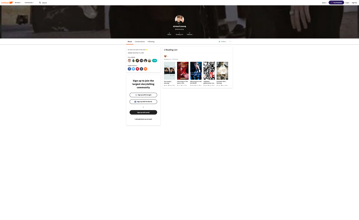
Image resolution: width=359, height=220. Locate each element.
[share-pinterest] (137, 69)
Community (29, 2)
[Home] (7, 2)
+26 (154, 60)
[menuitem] (222, 41)
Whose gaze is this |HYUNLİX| (196, 82)
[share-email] (145, 69)
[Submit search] (40, 2)
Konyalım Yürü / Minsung (221, 82)
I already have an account (143, 119)
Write (324, 3)
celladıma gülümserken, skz (208, 82)
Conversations (140, 41)
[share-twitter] (133, 69)
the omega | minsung (167, 82)
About (130, 41)
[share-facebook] (129, 69)
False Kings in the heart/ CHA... (182, 82)
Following (151, 41)
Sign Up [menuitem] (354, 3)
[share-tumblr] (141, 69)
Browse (17, 2)
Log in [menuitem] (347, 3)
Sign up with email (143, 112)
